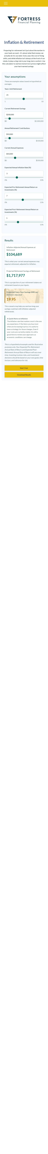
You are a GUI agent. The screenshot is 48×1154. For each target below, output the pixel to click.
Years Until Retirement (13, 89)
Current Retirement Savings (15, 108)
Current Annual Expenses (14, 148)
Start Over (24, 368)
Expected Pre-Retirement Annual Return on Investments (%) (21, 188)
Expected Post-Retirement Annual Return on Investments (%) (21, 210)
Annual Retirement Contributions (17, 128)
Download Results (24, 375)
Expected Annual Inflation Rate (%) (18, 167)
